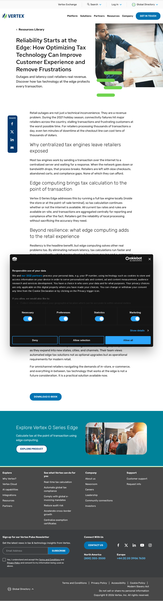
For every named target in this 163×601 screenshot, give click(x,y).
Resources (113, 16)
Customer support (137, 478)
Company (127, 16)
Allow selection (81, 340)
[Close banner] (150, 259)
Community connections (99, 500)
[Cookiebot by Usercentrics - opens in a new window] (128, 259)
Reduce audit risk (53, 505)
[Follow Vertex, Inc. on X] (126, 545)
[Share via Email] (12, 148)
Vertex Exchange (67, 4)
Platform (72, 16)
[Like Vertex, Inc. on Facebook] (118, 545)
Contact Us (95, 545)
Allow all (128, 340)
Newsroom (91, 484)
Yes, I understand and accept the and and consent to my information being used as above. (35, 562)
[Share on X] (12, 132)
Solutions (85, 16)
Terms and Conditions (49, 559)
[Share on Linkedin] (12, 140)
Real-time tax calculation (58, 482)
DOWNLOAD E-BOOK (45, 396)
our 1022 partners (32, 275)
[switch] (63, 318)
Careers (89, 489)
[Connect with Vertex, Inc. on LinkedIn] (134, 545)
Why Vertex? (9, 478)
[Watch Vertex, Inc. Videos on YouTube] (142, 545)
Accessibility (118, 583)
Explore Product (31, 448)
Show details (137, 330)
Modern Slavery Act (138, 586)
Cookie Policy (137, 583)
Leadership (91, 495)
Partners (99, 16)
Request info (134, 484)
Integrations (9, 495)
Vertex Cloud (10, 484)
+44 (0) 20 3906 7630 (131, 558)
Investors (90, 506)
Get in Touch (148, 16)
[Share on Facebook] (12, 124)
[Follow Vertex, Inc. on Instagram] (150, 545)
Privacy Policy (13, 563)
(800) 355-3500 (94, 558)
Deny (35, 340)
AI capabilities (10, 489)
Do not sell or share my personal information (124, 590)
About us (90, 478)
